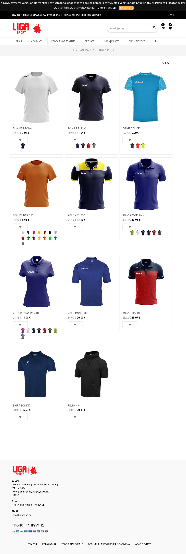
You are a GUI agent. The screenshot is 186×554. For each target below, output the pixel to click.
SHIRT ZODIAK (21, 405)
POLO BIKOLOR (131, 313)
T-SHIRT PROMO (22, 128)
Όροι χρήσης (126, 8)
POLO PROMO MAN (133, 215)
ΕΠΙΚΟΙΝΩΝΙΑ (49, 544)
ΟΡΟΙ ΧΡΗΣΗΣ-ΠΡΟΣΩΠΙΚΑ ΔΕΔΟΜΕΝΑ (109, 544)
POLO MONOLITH (78, 313)
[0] (163, 28)
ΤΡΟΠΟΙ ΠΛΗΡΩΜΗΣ (72, 544)
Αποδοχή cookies (107, 8)
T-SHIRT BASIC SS (23, 215)
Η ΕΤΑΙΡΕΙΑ (31, 544)
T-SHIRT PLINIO (77, 128)
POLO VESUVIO (76, 215)
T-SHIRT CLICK (131, 128)
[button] (155, 41)
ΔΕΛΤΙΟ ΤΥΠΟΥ (143, 544)
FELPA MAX (74, 405)
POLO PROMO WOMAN (26, 313)
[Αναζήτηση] (154, 61)
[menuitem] (19, 41)
